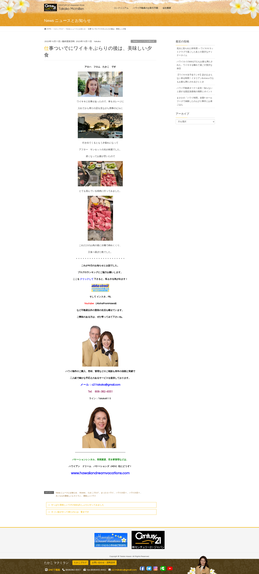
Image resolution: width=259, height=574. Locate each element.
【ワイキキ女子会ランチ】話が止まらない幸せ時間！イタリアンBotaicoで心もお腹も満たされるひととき (195, 78)
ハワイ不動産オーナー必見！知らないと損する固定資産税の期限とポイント (194, 90)
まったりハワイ (107, 493)
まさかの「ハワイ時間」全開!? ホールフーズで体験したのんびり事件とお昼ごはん (194, 101)
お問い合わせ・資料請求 (103, 563)
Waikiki (82, 493)
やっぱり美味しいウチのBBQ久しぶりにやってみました (77, 505)
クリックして (87, 279)
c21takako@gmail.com (106, 384)
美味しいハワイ (89, 496)
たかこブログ (93, 493)
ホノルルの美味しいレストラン (68, 496)
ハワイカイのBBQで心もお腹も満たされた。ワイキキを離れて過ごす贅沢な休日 (195, 65)
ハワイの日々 (121, 493)
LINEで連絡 (54, 570)
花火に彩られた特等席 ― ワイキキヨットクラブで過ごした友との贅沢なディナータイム (195, 51)
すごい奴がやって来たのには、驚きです (70, 512)
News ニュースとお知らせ (143, 41)
